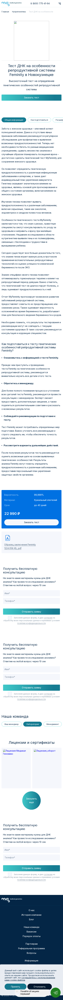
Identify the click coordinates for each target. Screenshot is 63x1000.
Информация (31, 960)
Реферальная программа (31, 948)
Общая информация (14, 120)
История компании (31, 915)
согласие (48, 618)
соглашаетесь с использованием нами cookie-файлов (30, 978)
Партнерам (32, 944)
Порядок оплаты (32, 936)
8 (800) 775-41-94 (40, 3)
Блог (31, 919)
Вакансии (31, 931)
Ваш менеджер (12, 724)
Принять (15, 986)
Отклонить (40, 986)
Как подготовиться (39, 120)
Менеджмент (52, 724)
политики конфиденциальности (31, 623)
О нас (32, 910)
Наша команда (31, 927)
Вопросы (31, 953)
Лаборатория (32, 724)
